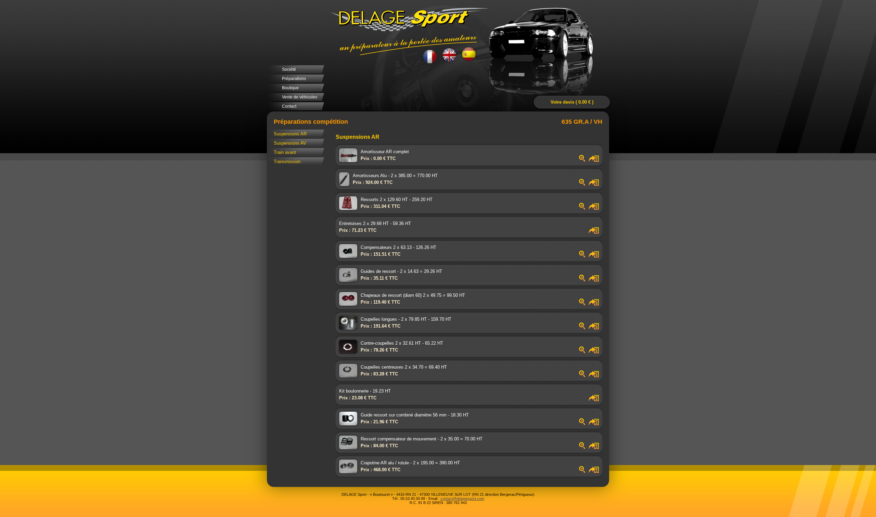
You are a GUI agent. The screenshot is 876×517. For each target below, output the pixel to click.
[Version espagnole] (469, 55)
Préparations (294, 78)
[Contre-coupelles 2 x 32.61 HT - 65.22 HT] (580, 351)
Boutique (290, 87)
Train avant (285, 152)
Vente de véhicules (299, 97)
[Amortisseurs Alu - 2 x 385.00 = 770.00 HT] (580, 184)
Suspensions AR (290, 133)
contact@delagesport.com (462, 498)
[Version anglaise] (449, 55)
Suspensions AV (290, 143)
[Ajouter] (592, 160)
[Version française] (430, 56)
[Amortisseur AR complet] (580, 160)
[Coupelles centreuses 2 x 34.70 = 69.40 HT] (580, 375)
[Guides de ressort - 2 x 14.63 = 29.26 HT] (580, 279)
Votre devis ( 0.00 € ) (572, 102)
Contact (289, 106)
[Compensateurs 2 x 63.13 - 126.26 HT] (580, 255)
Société (289, 69)
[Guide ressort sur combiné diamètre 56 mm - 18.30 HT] (580, 423)
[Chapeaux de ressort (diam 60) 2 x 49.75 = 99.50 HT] (580, 303)
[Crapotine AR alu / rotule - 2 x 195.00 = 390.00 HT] (580, 471)
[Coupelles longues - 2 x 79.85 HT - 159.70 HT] (580, 327)
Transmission (287, 161)
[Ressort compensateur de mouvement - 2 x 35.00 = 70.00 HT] (580, 447)
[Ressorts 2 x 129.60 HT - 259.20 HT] (580, 208)
